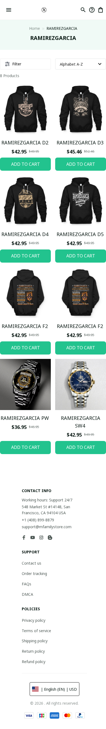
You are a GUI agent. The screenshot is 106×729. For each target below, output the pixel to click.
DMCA (27, 594)
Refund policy (33, 661)
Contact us (31, 563)
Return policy (33, 651)
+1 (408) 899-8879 (38, 519)
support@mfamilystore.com (46, 526)
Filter (16, 63)
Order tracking (34, 573)
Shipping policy (35, 640)
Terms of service (36, 630)
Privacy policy (33, 620)
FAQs (26, 583)
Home (34, 28)
